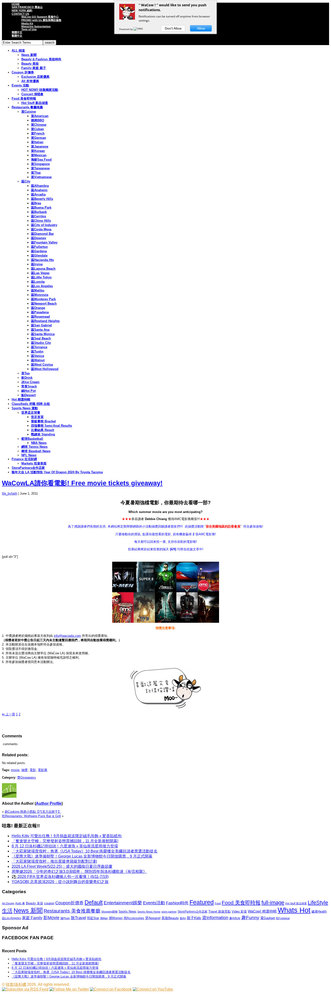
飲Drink (26, 377)
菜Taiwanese (40, 168)
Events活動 (154, 902)
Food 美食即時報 (24, 98)
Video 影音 (239, 911)
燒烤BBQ (37, 120)
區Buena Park (41, 207)
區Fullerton (39, 247)
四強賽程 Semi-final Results (51, 425)
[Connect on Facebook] (111, 989)
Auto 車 (20, 903)
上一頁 (8, 714)
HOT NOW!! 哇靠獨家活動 (39, 90)
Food (218, 903)
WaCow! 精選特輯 (262, 911)
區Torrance (39, 347)
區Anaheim (39, 190)
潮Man (104, 918)
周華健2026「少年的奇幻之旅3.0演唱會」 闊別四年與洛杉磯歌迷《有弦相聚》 (79, 871)
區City (25, 181)
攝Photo (65, 918)
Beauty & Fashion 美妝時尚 (41, 59)
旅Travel (78, 917)
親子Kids (194, 918)
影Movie (51, 917)
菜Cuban (37, 129)
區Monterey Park (43, 299)
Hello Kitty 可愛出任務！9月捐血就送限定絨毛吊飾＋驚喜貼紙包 (67, 836)
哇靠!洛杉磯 (16, 984)
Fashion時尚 (177, 903)
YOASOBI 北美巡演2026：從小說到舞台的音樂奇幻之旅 (60, 882)
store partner (169, 911)
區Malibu (37, 290)
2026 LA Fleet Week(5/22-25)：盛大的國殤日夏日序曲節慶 (62, 866)
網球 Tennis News (34, 447)
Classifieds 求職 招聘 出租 (31, 404)
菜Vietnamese (41, 177)
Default (94, 902)
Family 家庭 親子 (33, 68)
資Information (215, 917)
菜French (38, 133)
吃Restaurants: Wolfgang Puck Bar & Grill (31, 816)
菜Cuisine (28, 111)
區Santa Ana (40, 329)
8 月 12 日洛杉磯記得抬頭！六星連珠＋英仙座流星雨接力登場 (65, 846)
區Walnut (38, 360)
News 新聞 (29, 55)
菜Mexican (39, 155)
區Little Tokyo (41, 277)
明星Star (93, 918)
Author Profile (49, 803)
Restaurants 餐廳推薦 (27, 107)
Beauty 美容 (34, 903)
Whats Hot (294, 910)
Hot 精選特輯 (21, 399)
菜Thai (36, 172)
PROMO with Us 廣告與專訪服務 (41, 20)
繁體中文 (17, 35)
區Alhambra (40, 186)
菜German (38, 138)
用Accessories (134, 918)
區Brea (36, 203)
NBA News (39, 443)
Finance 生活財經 (24, 459)
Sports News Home (148, 911)
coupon (49, 903)
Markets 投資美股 (34, 463)
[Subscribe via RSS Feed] (25, 989)
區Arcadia (38, 194)
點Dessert (28, 395)
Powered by (126, 29)
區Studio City (41, 343)
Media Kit (27, 23)
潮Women (116, 918)
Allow (201, 28)
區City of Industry (44, 225)
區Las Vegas (40, 273)
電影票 (42, 770)
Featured (201, 902)
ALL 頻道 (18, 50)
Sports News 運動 (25, 408)
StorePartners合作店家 (28, 468)
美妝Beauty (170, 918)
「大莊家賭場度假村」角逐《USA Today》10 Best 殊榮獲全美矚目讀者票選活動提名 (85, 851)
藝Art (183, 918)
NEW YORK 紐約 (22, 10)
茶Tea (25, 373)
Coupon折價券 (69, 902)
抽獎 (24, 770)
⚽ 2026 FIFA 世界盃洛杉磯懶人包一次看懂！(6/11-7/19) (60, 877)
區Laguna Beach (43, 268)
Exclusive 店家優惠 (35, 77)
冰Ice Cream (30, 382)
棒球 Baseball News (35, 451)
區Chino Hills (41, 220)
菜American (39, 116)
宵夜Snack (29, 386)
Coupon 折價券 (23, 72)
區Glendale (39, 255)
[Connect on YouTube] (153, 989)
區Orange (38, 308)
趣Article (234, 918)
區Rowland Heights (45, 321)
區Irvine (37, 264)
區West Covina (42, 364)
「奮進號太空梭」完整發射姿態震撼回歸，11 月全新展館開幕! (65, 841)
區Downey (38, 238)
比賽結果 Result (42, 430)
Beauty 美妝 (30, 63)
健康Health (319, 911)
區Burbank (39, 212)
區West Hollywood (44, 369)
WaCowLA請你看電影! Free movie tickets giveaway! (82, 483)
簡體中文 (17, 32)
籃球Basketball (32, 439)
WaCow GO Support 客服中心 (40, 16)
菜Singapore (40, 164)
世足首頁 (37, 417)
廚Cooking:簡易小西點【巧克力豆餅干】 (33, 811)
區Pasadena (40, 312)
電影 (33, 770)
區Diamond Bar (42, 234)
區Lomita (38, 282)
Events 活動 (20, 85)
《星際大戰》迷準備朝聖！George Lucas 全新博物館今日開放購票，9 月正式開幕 (82, 856)
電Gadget (267, 918)
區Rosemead (40, 316)
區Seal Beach (41, 338)
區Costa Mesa (41, 229)
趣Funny (250, 917)
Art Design (8, 903)
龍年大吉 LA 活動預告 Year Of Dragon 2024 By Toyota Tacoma (57, 472)
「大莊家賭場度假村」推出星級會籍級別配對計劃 (54, 861)
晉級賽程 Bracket (43, 421)
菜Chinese (38, 124)
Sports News (127, 911)
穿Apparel (152, 918)
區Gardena (39, 251)
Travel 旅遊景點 (219, 911)
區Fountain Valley (44, 242)
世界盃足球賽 (30, 412)
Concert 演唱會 (32, 94)
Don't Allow (173, 28)
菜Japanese (39, 146)
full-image (272, 903)
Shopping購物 (109, 911)
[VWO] (139, 29)
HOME (16, 4)
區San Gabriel (41, 325)
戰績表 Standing (43, 434)
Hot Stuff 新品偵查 (34, 103)
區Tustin (37, 351)
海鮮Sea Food (41, 159)
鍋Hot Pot (28, 391)
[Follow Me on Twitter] (69, 989)
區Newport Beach (44, 303)
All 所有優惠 (30, 81)
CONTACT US (20, 13)
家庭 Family (32, 917)
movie (15, 770)
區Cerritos (38, 216)
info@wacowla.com (67, 636)
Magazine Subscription (36, 26)
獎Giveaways (26, 777)
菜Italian (37, 142)
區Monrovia (39, 295)
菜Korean (38, 151)
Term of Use (29, 29)
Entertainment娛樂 (123, 902)
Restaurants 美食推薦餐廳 (72, 911)
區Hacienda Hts (42, 260)
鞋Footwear (283, 918)
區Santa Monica (43, 334)
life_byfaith (9, 493)
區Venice (37, 356)
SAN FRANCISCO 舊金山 (27, 7)
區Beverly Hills (42, 199)
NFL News (28, 455)
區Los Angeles (42, 286)
